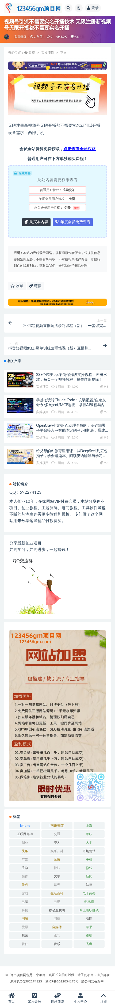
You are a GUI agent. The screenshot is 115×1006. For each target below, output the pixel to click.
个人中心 (80, 1001)
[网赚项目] (56, 825)
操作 (25, 876)
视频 (25, 935)
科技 (25, 910)
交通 (57, 834)
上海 (89, 825)
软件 (25, 944)
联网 (89, 918)
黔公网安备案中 (92, 981)
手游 (25, 868)
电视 (57, 901)
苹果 (89, 927)
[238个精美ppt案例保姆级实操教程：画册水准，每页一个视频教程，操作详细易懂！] (20, 379)
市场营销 (89, 851)
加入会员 (34, 1001)
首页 (32, 52)
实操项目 (20, 36)
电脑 (25, 901)
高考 (89, 944)
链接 (37, 286)
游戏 (25, 893)
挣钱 (89, 868)
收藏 (19, 286)
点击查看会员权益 (80, 149)
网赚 (57, 918)
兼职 (89, 834)
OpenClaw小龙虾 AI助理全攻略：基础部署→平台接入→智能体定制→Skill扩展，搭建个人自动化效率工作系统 (70, 430)
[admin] (7, 37)
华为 (57, 842)
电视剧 (89, 901)
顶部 (103, 1001)
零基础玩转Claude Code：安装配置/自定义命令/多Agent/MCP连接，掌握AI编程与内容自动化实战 (72, 405)
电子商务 (89, 893)
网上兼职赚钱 (89, 910)
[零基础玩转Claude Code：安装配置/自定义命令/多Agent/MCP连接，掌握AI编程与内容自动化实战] (20, 405)
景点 (25, 884)
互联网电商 (25, 834)
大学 (89, 842)
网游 (25, 918)
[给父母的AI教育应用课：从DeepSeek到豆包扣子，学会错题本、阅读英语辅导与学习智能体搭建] (20, 456)
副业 (25, 842)
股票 (25, 927)
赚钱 (89, 935)
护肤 (57, 868)
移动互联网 (57, 910)
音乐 (57, 944)
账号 (57, 935)
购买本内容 (38, 222)
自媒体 (57, 927)
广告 (25, 859)
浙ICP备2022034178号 (62, 981)
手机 (89, 859)
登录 (95, 8)
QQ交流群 (23, 561)
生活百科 (57, 893)
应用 (57, 859)
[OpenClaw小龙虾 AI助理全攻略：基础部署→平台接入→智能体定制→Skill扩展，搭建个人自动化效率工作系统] (20, 430)
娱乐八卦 (57, 851)
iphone (25, 825)
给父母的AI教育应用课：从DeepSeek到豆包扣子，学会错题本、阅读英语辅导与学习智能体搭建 (72, 456)
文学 (57, 876)
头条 (25, 851)
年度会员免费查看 (74, 222)
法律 (89, 884)
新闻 (89, 876)
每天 (57, 884)
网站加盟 (57, 1001)
